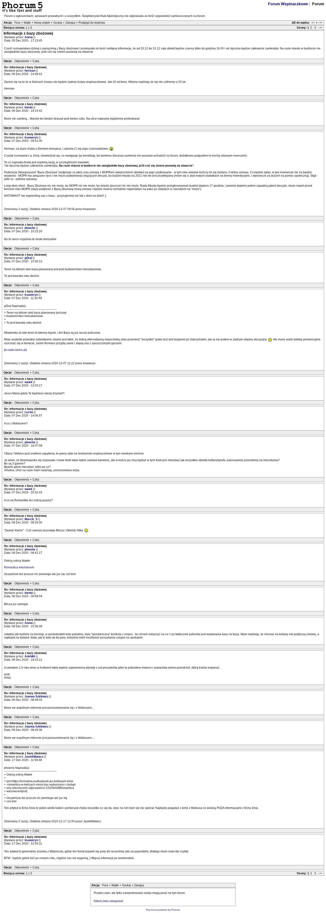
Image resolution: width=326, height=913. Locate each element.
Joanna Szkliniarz (37, 696)
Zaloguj (70, 22)
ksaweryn (32, 137)
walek (29, 382)
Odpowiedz (21, 61)
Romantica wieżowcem (19, 567)
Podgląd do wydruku (92, 22)
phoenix (30, 228)
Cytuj (35, 61)
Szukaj (57, 22)
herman (30, 70)
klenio (29, 107)
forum (154, 909)
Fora (17, 22)
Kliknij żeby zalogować (108, 901)
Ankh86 (30, 656)
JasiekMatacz (34, 756)
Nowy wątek (42, 22)
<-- (313, 22)
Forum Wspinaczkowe (288, 4)
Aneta (29, 37)
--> (320, 22)
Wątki (27, 22)
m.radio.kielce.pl (15, 350)
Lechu (29, 412)
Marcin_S (31, 519)
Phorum (175, 909)
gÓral (29, 258)
